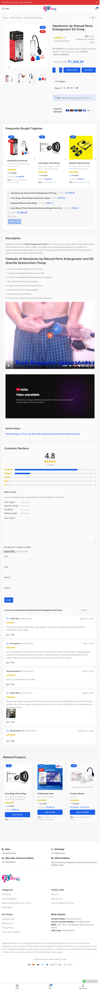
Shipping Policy (8, 919)
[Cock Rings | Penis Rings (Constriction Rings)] (50, 148)
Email (7, 587)
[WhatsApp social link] (74, 88)
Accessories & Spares (46, 166)
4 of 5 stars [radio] (27, 502)
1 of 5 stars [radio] (21, 502)
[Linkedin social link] (71, 88)
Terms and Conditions (11, 932)
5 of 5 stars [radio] (29, 502)
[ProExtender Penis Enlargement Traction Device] (50, 777)
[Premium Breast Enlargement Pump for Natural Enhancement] (82, 777)
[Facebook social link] (61, 88)
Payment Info (56, 898)
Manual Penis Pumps (33, 17)
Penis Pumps (16, 17)
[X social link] (65, 88)
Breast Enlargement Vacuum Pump (16, 903)
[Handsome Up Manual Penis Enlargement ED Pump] (19, 146)
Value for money (11, 506)
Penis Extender (48, 797)
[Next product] (95, 17)
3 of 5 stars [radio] (25, 502)
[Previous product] (89, 17)
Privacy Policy (7, 927)
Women (73, 797)
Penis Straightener (9, 898)
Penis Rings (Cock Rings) (48, 169)
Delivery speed (10, 513)
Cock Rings (6, 894)
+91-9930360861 (9, 862)
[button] (6, 48)
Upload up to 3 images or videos (17, 547)
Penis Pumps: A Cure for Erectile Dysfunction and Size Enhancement (42, 434)
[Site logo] (50, 8)
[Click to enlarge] (9, 67)
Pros (6, 556)
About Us (55, 894)
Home (5, 17)
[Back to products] (92, 17)
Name (7, 577)
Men (16, 166)
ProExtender (7, 907)
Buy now (88, 70)
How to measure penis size (62, 903)
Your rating (9, 502)
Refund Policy (7, 923)
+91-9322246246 (9, 853)
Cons (6, 567)
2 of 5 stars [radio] (23, 502)
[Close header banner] (97, 2)
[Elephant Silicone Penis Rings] (81, 148)
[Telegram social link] (77, 88)
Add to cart (72, 70)
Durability (8, 510)
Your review (10, 518)
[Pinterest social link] (68, 88)
